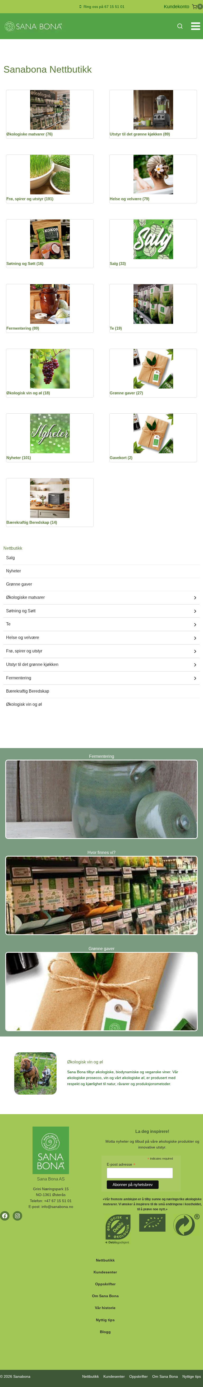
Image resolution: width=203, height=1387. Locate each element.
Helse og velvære (22, 637)
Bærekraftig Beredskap (27, 691)
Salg (10, 557)
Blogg (105, 1332)
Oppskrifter (105, 1284)
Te (8, 624)
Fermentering (18, 678)
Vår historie (105, 1308)
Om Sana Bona (105, 1296)
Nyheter (13, 571)
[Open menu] (195, 26)
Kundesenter (105, 1272)
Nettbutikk (105, 1260)
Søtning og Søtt (20, 611)
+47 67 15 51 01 (58, 1201)
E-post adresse (121, 1164)
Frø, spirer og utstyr (24, 651)
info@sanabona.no (57, 1206)
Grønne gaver (19, 584)
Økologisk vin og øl (24, 704)
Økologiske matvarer (25, 597)
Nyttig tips (105, 1320)
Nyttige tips (191, 1376)
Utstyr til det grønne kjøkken (32, 664)
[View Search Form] (179, 26)
